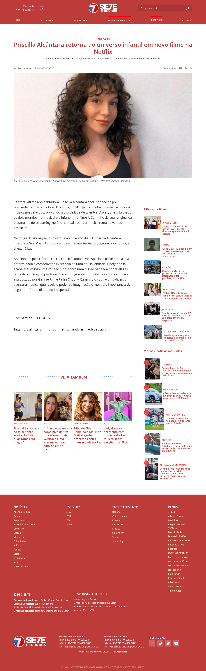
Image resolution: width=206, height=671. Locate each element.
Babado (116, 511)
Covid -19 (19, 528)
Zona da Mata (21, 566)
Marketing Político (177, 561)
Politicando (174, 573)
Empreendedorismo (179, 540)
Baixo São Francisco (24, 524)
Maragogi (19, 537)
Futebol (70, 524)
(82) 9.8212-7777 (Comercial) (75, 643)
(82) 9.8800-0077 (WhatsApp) (74, 639)
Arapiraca (19, 520)
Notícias (46, 20)
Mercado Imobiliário (179, 565)
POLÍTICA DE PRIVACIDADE (94, 651)
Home (17, 19)
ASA (68, 511)
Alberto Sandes (176, 516)
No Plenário (174, 569)
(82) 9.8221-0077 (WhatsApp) (119, 639)
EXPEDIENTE (22, 594)
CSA (68, 520)
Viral (16, 562)
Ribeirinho (173, 582)
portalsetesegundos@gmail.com (79, 646)
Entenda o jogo (176, 544)
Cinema (116, 520)
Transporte (20, 557)
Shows (115, 537)
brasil (27, 329)
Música (116, 528)
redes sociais (96, 329)
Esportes (79, 20)
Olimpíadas (20, 541)
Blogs (185, 20)
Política (17, 549)
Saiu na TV (118, 532)
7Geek (171, 511)
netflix (64, 329)
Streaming (117, 541)
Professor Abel (176, 578)
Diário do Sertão (177, 536)
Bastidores (174, 520)
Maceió (17, 532)
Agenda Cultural (22, 511)
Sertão (17, 553)
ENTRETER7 (118, 524)
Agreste (18, 516)
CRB (68, 516)
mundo (51, 329)
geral (38, 329)
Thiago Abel (174, 590)
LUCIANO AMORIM (178, 552)
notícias (78, 329)
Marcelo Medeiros (178, 557)
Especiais (156, 20)
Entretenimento (118, 20)
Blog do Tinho (175, 532)
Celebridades (119, 516)
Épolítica (172, 548)
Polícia (17, 545)
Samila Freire (175, 586)
